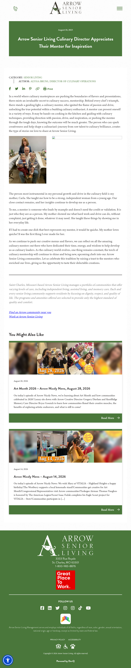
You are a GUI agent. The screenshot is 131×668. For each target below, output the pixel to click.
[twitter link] (57, 608)
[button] (7, 660)
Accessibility (74, 639)
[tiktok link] (80, 608)
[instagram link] (65, 608)
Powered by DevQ (65, 661)
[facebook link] (42, 608)
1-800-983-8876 (65, 566)
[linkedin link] (50, 608)
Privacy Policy (57, 639)
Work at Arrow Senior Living (25, 316)
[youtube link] (88, 608)
